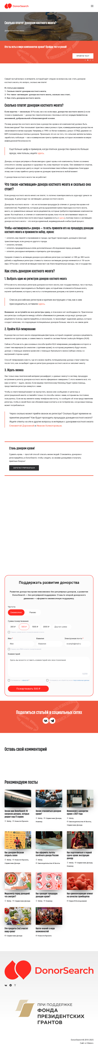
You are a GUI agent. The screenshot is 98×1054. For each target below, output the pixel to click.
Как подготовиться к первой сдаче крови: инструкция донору (79, 855)
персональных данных (81, 680)
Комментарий (14, 654)
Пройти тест (83, 56)
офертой (25, 680)
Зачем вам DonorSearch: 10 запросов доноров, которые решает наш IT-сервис (17, 814)
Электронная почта (74, 638)
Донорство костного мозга (14, 31)
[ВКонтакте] (46, 721)
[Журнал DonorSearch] (16, 6)
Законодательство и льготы (80, 822)
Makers (90, 1043)
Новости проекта (21, 821)
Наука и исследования (78, 901)
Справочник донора (53, 818)
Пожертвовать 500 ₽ (28, 688)
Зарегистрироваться (24, 468)
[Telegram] (52, 721)
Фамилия (40, 638)
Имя (10, 638)
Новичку (39, 822)
